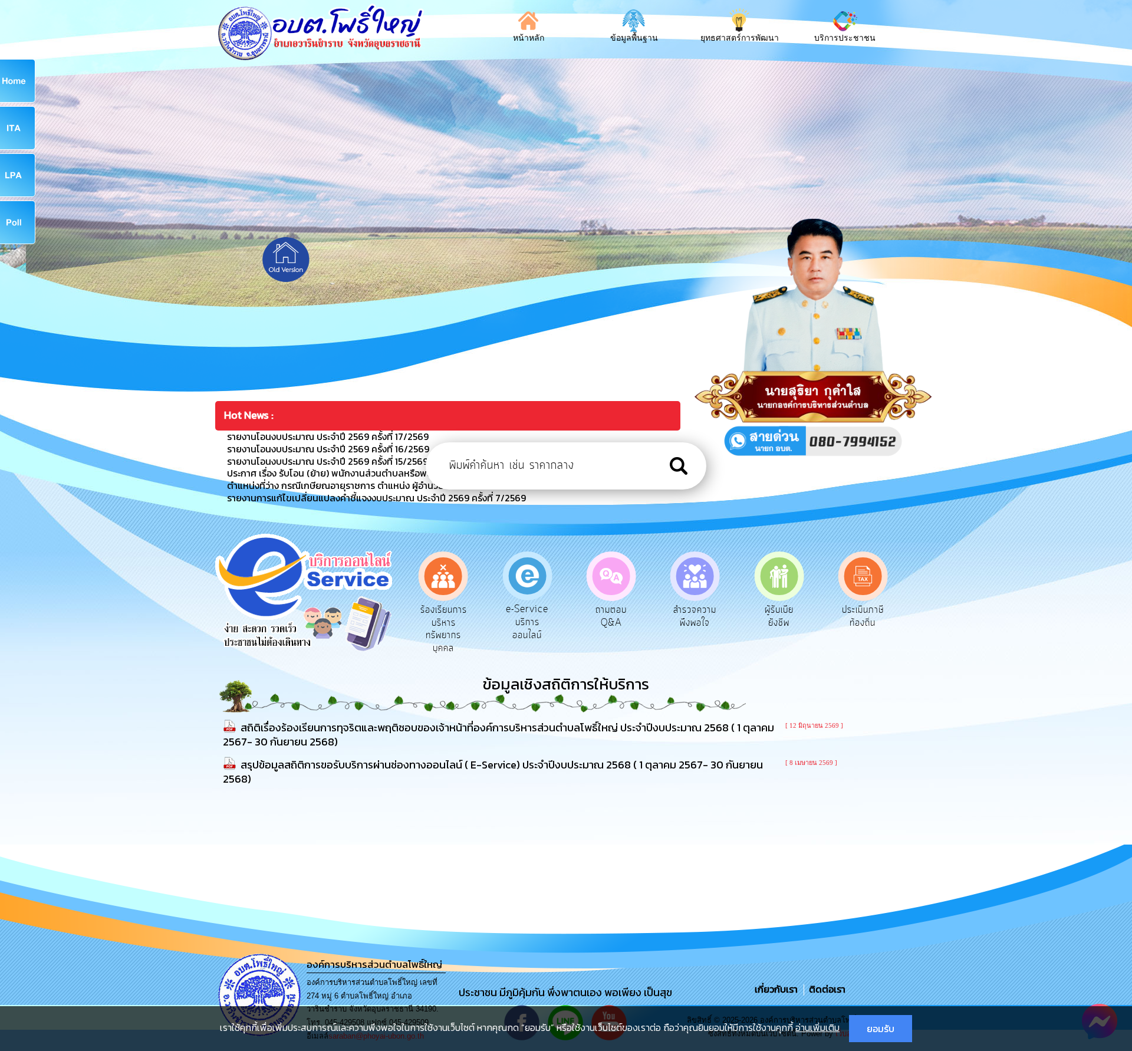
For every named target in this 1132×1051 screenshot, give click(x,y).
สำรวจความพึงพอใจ (694, 616)
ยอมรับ (880, 1029)
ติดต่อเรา (824, 989)
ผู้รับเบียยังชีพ (779, 616)
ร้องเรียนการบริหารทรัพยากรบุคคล (443, 629)
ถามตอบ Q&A (611, 616)
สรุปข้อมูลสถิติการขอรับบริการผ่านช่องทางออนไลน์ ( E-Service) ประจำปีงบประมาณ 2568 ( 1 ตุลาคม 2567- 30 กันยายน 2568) (493, 772)
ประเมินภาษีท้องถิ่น (863, 616)
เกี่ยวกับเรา (777, 989)
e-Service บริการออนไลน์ (527, 622)
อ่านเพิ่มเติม (817, 1027)
